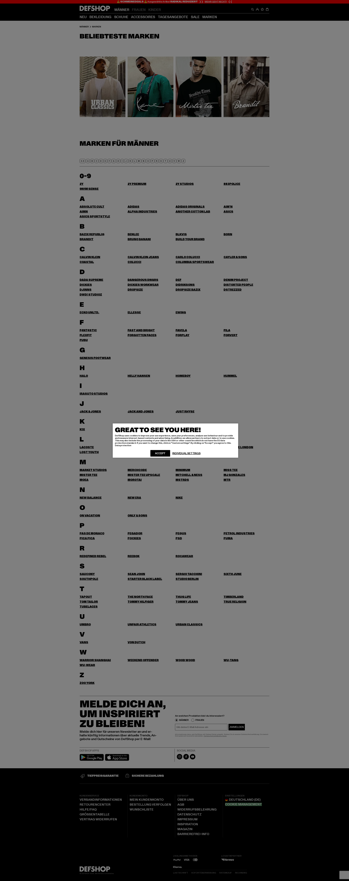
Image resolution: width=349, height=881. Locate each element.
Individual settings (186, 453)
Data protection (123, 445)
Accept (160, 453)
